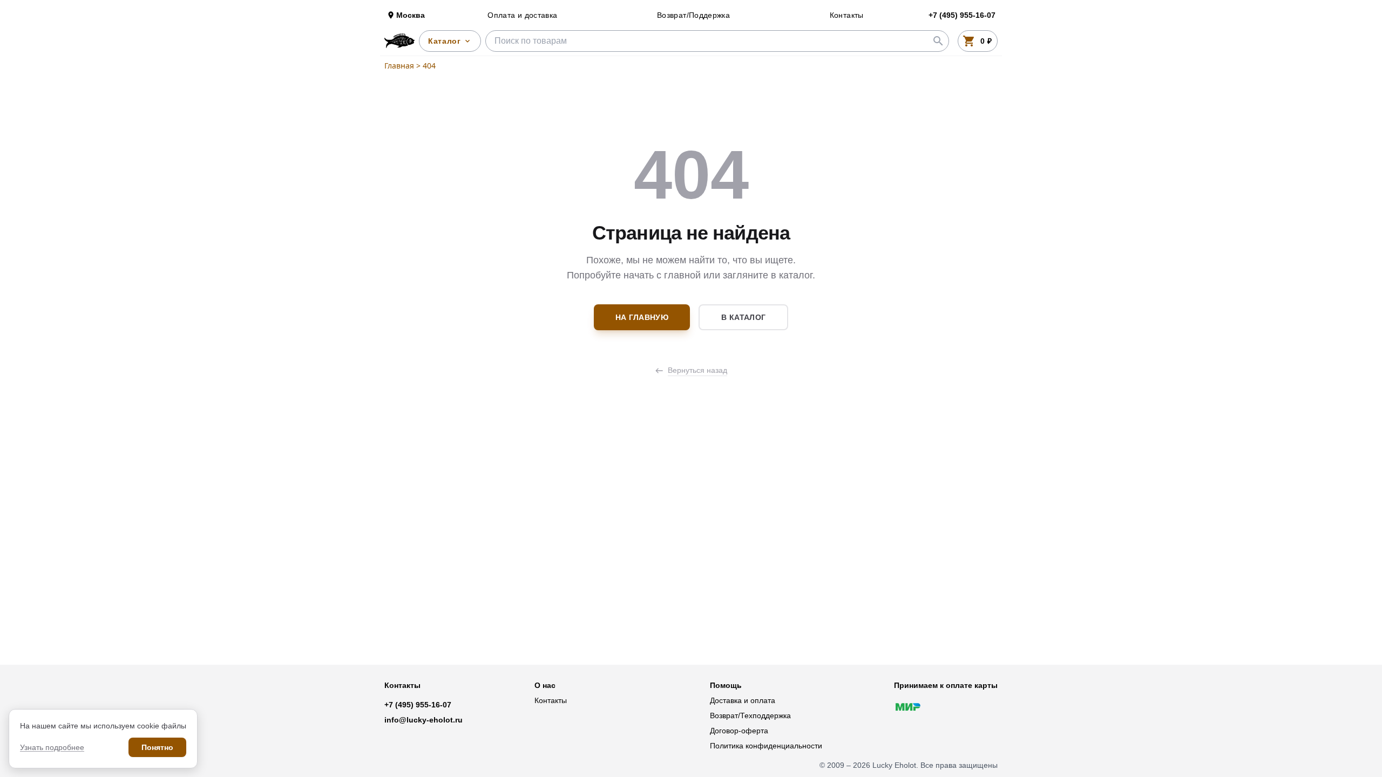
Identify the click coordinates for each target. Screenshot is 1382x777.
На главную (642, 317)
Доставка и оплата (742, 700)
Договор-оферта (739, 730)
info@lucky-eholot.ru (423, 719)
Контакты (847, 15)
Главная (399, 65)
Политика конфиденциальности (766, 745)
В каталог (743, 317)
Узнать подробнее (52, 747)
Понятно (157, 747)
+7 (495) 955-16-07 (417, 704)
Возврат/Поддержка (693, 15)
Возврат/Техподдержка (750, 715)
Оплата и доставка (522, 15)
